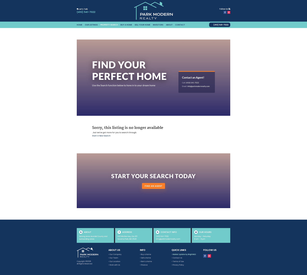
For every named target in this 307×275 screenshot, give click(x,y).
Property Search (109, 25)
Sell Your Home (142, 25)
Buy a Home (126, 25)
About (169, 25)
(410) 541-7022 (220, 24)
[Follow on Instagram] (228, 12)
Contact (180, 25)
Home (79, 25)
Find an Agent (153, 186)
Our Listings (91, 25)
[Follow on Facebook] (225, 12)
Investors (158, 25)
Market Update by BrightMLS (184, 254)
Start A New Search (101, 135)
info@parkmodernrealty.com (198, 86)
